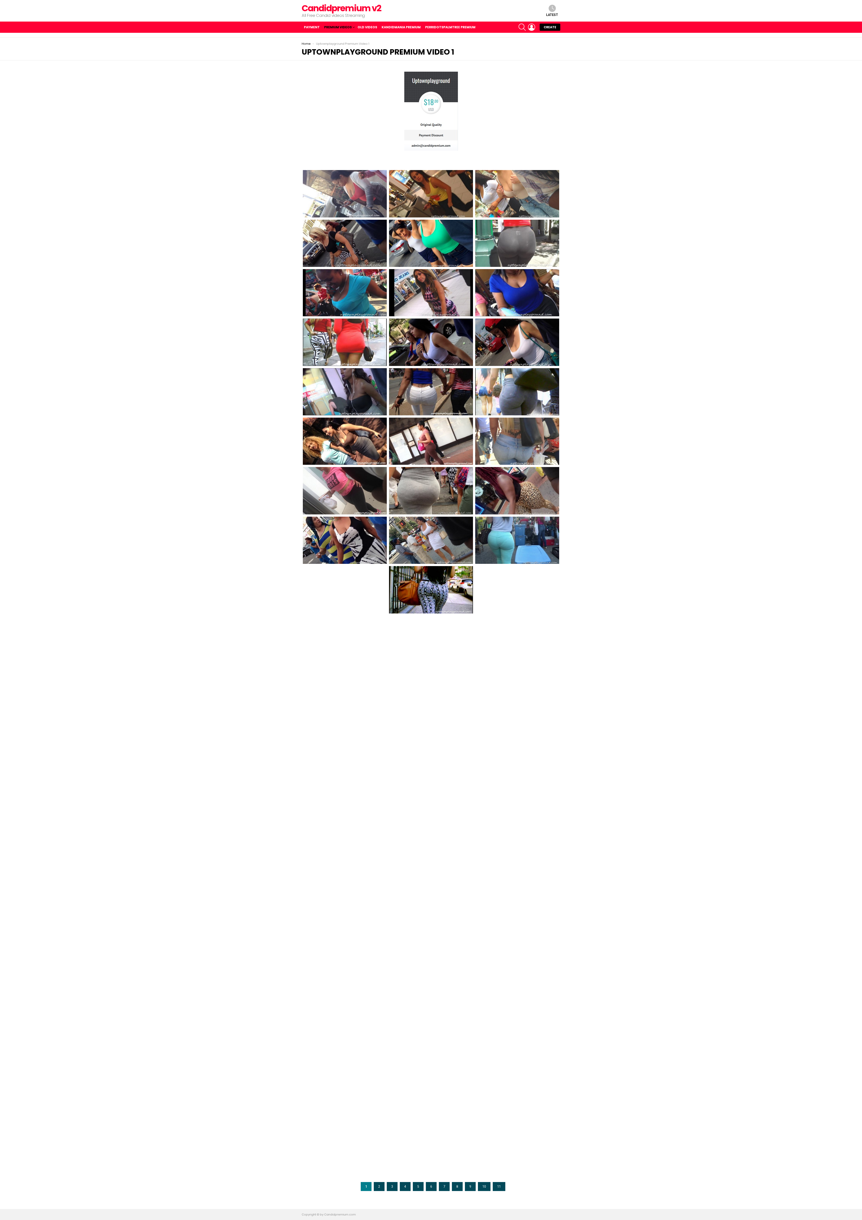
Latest (552, 15)
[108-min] (345, 741)
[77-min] (431, 292)
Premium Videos (338, 27)
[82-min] (517, 342)
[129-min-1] (431, 1039)
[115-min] (345, 840)
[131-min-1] (517, 1039)
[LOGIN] (531, 27)
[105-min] (345, 692)
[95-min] (345, 540)
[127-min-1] (517, 989)
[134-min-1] (517, 1088)
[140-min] (431, 1138)
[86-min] (517, 391)
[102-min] (345, 639)
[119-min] (431, 890)
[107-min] (517, 692)
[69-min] (431, 243)
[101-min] (517, 589)
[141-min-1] (517, 1138)
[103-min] (431, 641)
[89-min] (517, 441)
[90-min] (345, 490)
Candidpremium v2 (341, 8)
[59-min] (517, 193)
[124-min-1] (345, 989)
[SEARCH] (522, 27)
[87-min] (345, 441)
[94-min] (517, 490)
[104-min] (517, 639)
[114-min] (517, 791)
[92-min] (431, 490)
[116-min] (431, 840)
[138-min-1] (345, 1138)
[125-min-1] (431, 989)
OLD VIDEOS (367, 27)
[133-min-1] (431, 1088)
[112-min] (431, 791)
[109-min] (431, 741)
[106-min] (431, 692)
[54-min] (345, 193)
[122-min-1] (431, 939)
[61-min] (345, 243)
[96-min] (431, 540)
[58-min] (431, 193)
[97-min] (517, 540)
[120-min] (517, 890)
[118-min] (345, 890)
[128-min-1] (345, 1039)
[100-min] (431, 589)
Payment (312, 27)
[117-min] (517, 840)
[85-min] (431, 391)
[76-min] (345, 292)
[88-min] (431, 441)
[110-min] (517, 741)
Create (550, 27)
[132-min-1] (345, 1088)
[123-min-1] (517, 939)
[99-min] (345, 589)
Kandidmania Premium (401, 27)
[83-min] (345, 391)
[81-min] (431, 342)
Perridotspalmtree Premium (450, 27)
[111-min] (345, 791)
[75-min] (517, 243)
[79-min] (517, 292)
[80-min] (345, 342)
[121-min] (345, 939)
